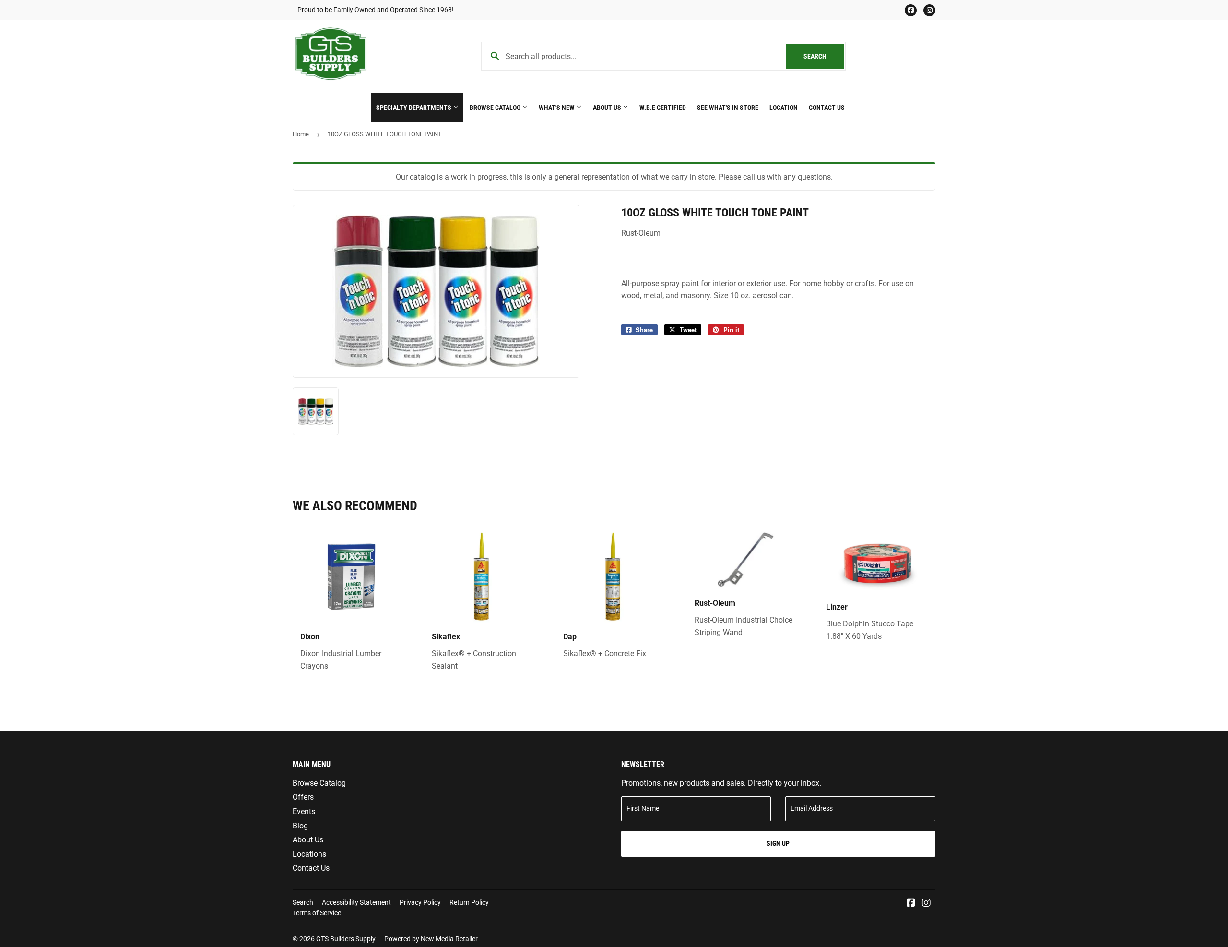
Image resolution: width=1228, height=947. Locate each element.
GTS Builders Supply (346, 939)
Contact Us (827, 107)
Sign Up (778, 843)
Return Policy (469, 902)
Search (823, 56)
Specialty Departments (414, 107)
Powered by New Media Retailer (431, 939)
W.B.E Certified (662, 107)
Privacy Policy (420, 902)
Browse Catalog (496, 107)
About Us (608, 107)
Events (304, 811)
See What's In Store (727, 107)
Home (301, 134)
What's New (557, 107)
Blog (300, 825)
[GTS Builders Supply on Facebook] (911, 903)
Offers (303, 797)
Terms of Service (317, 913)
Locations (309, 854)
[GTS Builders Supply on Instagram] (926, 903)
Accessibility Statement (356, 902)
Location (783, 107)
